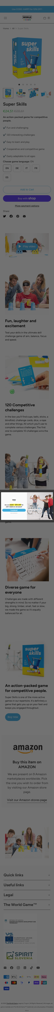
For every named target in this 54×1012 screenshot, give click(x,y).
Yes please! (14, 510)
